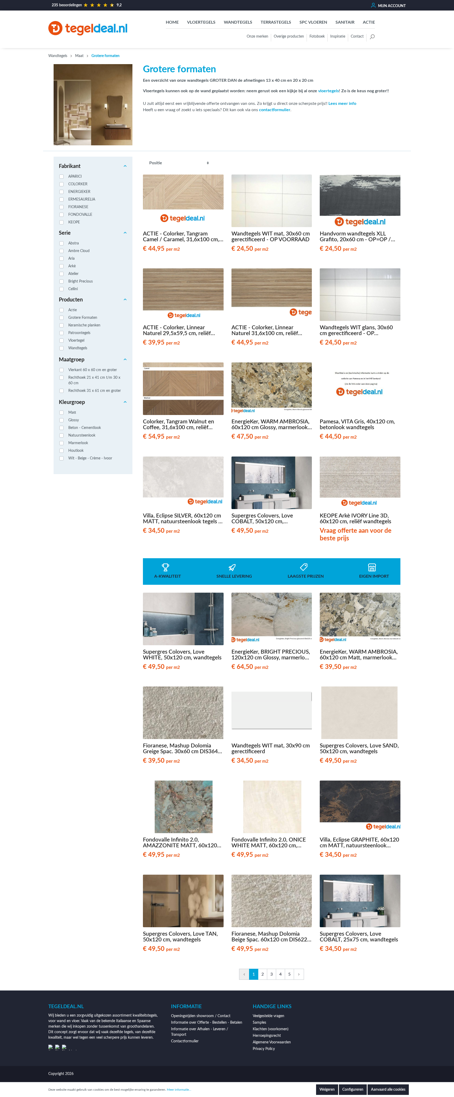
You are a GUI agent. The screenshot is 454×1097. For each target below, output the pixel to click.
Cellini (73, 289)
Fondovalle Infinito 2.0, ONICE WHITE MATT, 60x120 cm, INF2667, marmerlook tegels (268, 843)
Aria (71, 258)
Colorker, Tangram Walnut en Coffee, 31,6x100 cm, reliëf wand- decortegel (178, 424)
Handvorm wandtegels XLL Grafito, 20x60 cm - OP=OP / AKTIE (355, 237)
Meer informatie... (179, 1089)
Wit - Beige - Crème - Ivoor (90, 458)
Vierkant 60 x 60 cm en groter (92, 370)
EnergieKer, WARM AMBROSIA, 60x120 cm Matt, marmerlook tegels (359, 655)
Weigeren (327, 1089)
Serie (65, 233)
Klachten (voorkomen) (270, 1029)
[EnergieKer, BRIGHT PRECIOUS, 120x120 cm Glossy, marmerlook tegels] (271, 619)
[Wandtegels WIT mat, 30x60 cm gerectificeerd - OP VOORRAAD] (271, 201)
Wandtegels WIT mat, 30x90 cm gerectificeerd (270, 748)
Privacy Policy (264, 1049)
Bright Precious (80, 281)
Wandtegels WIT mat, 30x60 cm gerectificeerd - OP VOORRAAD (270, 236)
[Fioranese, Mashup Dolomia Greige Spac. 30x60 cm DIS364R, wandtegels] (183, 712)
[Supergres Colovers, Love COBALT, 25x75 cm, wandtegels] (360, 901)
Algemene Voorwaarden (272, 1042)
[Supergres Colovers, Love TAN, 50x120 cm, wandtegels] (183, 901)
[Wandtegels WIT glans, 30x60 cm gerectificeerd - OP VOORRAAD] (360, 294)
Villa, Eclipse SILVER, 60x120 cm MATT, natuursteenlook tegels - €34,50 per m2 (182, 519)
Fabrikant (69, 166)
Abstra (73, 243)
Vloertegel (76, 340)
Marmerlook (78, 443)
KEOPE (74, 222)
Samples (259, 1022)
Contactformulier (185, 1041)
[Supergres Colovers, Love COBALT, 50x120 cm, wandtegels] (271, 483)
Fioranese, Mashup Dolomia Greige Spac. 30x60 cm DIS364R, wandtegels (183, 749)
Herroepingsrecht (267, 1036)
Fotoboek (317, 36)
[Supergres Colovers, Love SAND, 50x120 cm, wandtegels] (360, 712)
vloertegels (328, 91)
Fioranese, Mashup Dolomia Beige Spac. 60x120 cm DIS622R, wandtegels (271, 937)
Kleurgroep (72, 402)
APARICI (75, 176)
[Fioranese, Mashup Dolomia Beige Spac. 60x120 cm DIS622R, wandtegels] (271, 901)
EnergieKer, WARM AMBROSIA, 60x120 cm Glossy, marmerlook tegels (270, 424)
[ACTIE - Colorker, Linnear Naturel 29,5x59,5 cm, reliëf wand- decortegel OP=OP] (183, 294)
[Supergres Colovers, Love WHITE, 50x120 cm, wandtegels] (183, 619)
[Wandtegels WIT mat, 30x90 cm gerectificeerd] (271, 712)
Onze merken (257, 36)
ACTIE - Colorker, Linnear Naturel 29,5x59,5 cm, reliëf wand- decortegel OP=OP (177, 330)
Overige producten (289, 36)
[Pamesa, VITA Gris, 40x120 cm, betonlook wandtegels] (360, 388)
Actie (72, 310)
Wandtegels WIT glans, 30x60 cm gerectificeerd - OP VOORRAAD (356, 330)
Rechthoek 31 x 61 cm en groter (94, 391)
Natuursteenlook (81, 435)
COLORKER (77, 184)
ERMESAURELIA (81, 199)
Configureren (352, 1089)
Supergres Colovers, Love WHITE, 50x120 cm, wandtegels (182, 654)
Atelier (73, 274)
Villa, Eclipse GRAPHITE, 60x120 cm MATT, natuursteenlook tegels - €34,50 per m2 (359, 843)
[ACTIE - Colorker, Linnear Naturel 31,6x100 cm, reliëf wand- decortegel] (271, 294)
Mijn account (391, 6)
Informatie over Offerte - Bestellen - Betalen (206, 1022)
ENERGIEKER (79, 192)
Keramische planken (84, 325)
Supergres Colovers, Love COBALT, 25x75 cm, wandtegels (359, 936)
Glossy (73, 420)
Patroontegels (79, 333)
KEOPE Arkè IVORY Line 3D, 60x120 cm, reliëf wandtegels (355, 518)
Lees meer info (342, 103)
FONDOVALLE (80, 215)
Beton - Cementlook (84, 428)
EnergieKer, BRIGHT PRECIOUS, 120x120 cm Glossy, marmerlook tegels (271, 655)
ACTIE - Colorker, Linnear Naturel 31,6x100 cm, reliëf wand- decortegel (264, 330)
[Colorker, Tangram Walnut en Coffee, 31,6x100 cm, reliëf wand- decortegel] (183, 388)
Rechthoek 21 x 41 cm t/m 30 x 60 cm (94, 380)
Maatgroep (71, 359)
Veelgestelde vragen (268, 1016)
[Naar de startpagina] (87, 28)
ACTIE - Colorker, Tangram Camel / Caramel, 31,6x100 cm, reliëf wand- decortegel (181, 237)
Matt (72, 412)
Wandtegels (77, 348)
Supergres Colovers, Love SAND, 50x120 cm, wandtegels (359, 748)
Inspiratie (337, 36)
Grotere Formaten (82, 318)
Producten (71, 300)
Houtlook (76, 451)
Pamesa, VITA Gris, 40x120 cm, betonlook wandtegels (357, 424)
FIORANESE (78, 207)
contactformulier (274, 110)
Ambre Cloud (79, 251)
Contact (357, 36)
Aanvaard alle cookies (388, 1089)
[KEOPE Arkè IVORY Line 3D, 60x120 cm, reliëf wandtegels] (360, 483)
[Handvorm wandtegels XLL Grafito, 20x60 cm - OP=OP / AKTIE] (360, 201)
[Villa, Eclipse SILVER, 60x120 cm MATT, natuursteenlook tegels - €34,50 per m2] (183, 483)
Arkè (72, 266)
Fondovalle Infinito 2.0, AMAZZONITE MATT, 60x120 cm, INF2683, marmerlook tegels (182, 843)
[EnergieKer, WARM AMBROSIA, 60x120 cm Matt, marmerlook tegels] (360, 619)
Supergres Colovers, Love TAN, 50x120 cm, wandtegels (180, 936)
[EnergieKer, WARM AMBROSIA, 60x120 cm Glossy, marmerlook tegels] (271, 388)
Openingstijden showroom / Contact (200, 1016)
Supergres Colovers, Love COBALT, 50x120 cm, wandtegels (262, 519)
